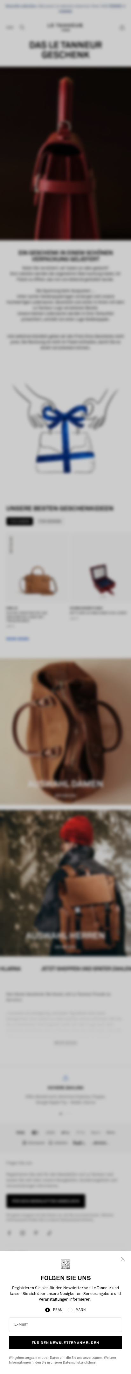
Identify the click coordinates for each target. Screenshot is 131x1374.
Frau (57, 1309)
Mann (81, 1309)
